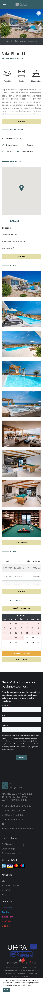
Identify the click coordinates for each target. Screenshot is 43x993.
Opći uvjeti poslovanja (13, 844)
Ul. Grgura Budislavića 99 (18, 808)
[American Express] (4, 865)
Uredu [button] (6, 990)
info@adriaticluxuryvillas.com (17, 828)
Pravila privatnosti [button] (24, 985)
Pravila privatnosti (11, 853)
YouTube (6, 921)
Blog (4, 894)
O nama (6, 889)
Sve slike (21, 542)
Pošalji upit (21, 660)
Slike (16, 41)
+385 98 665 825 (14, 819)
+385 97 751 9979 (14, 814)
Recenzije (32, 41)
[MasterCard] (16, 865)
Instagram (7, 916)
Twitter (5, 912)
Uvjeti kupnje (8, 848)
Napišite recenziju (21, 608)
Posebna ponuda (11, 885)
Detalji (9, 41)
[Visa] (10, 865)
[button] (39, 23)
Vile (3, 880)
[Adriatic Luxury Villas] (21, 4)
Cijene (23, 41)
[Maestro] (22, 865)
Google (6, 925)
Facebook (7, 907)
